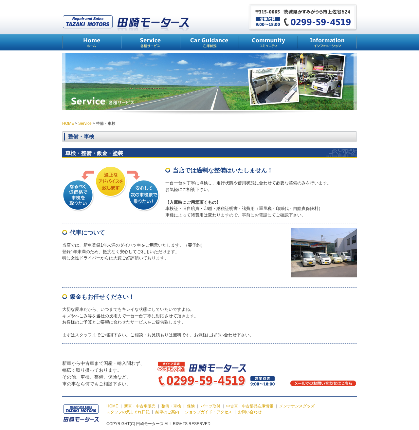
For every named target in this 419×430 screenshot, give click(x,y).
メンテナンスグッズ (297, 406)
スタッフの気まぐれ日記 (128, 412)
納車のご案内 (167, 412)
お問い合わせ (250, 412)
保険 (191, 406)
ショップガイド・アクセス (208, 412)
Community (268, 42)
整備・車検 (171, 406)
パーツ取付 (210, 406)
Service (150, 42)
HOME (91, 42)
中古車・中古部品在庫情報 (249, 406)
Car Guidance (209, 42)
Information (327, 42)
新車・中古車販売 (139, 406)
